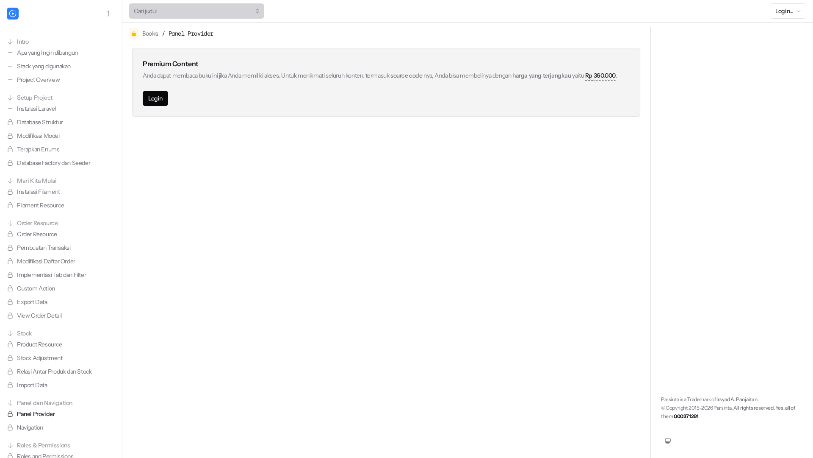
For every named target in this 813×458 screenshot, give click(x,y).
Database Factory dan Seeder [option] (53, 163)
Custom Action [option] (36, 288)
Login (155, 98)
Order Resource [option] (37, 234)
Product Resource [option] (39, 344)
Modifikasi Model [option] (38, 136)
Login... (784, 11)
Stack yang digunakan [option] (44, 66)
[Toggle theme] (668, 441)
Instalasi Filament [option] (38, 191)
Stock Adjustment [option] (40, 358)
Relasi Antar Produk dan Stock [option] (54, 371)
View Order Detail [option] (39, 315)
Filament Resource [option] (40, 205)
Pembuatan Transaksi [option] (43, 247)
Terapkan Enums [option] (38, 149)
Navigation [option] (30, 427)
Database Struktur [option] (40, 122)
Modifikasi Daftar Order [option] (46, 261)
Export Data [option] (32, 302)
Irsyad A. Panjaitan (736, 399)
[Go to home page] (13, 14)
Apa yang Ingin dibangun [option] (47, 52)
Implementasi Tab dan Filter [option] (51, 275)
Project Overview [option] (38, 80)
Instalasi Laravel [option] (36, 108)
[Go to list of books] (108, 13)
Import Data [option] (32, 385)
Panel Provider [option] (36, 414)
